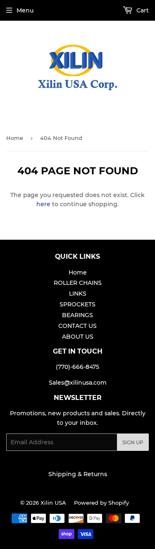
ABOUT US (77, 336)
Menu (25, 10)
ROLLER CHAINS (78, 283)
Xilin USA (53, 502)
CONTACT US (77, 326)
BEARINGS (77, 315)
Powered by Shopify (101, 502)
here (43, 204)
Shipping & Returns (77, 474)
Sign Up (132, 442)
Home (14, 138)
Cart (142, 10)
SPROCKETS (77, 304)
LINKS (77, 293)
